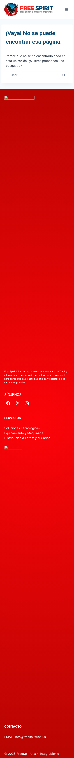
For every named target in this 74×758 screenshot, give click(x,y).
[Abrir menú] (66, 9)
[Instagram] (27, 403)
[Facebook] (8, 403)
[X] (18, 403)
